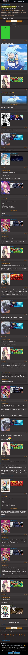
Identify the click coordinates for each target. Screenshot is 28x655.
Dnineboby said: (5, 170)
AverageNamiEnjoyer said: (7, 92)
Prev (8, 21)
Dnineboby (13, 113)
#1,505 (25, 167)
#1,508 (25, 260)
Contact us (3, 645)
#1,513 (25, 400)
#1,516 (25, 493)
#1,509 (25, 287)
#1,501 (25, 40)
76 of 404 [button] (14, 21)
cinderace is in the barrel (19, 10)
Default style (4, 643)
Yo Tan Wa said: (5, 459)
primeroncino (14, 14)
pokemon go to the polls (6, 14)
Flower (12, 76)
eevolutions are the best (6, 12)
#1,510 (25, 314)
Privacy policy (17, 645)
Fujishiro (3, 10)
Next (19, 21)
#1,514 (25, 433)
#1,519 (25, 594)
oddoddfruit (13, 219)
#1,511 (25, 336)
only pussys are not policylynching (19, 12)
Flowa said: (4, 236)
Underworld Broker (15, 182)
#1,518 (25, 562)
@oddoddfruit (4, 364)
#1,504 (25, 147)
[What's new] (23, 1)
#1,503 (25, 127)
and (7, 215)
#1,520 (25, 619)
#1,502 (25, 89)
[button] (1, 1)
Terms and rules (10, 645)
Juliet (11, 273)
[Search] (26, 1)
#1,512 (25, 361)
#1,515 (25, 456)
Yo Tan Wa (13, 133)
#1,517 (25, 534)
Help (22, 645)
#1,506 (25, 195)
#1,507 (25, 233)
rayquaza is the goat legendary (7, 15)
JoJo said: (4, 198)
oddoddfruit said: (5, 263)
